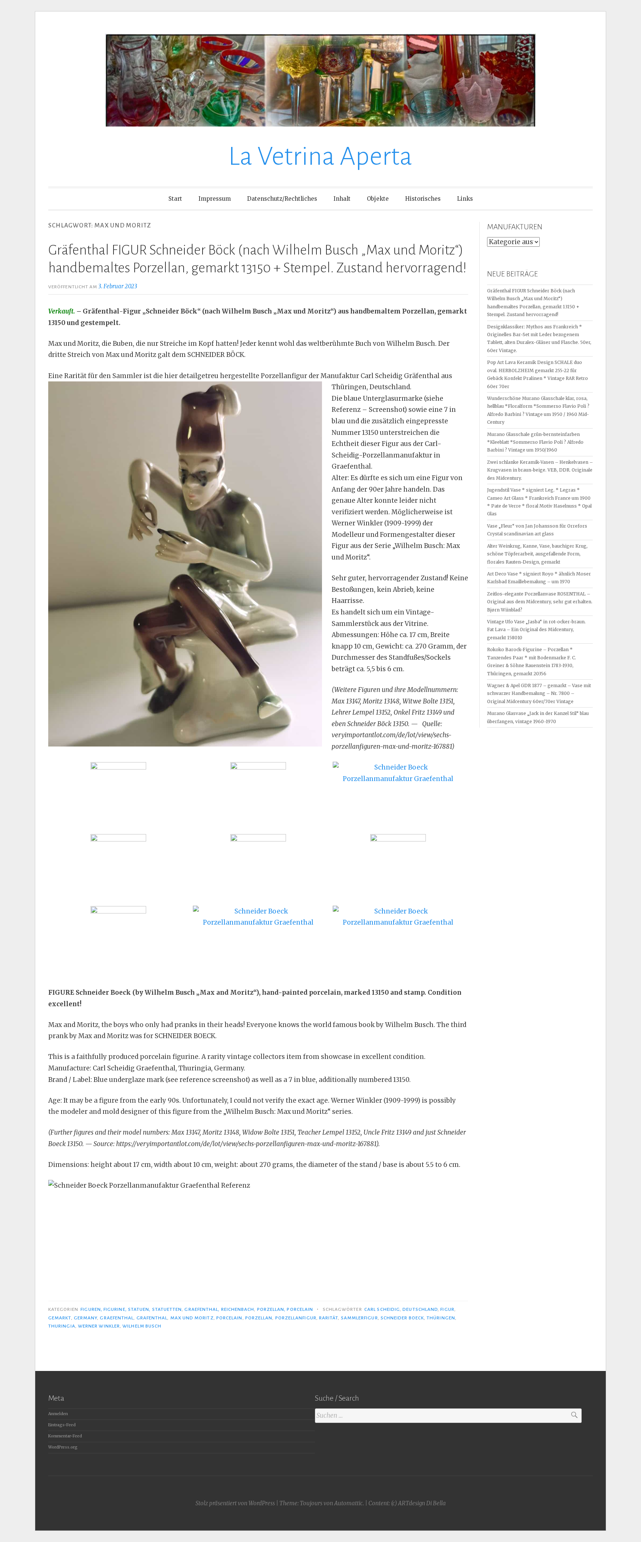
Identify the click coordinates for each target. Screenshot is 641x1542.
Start (175, 198)
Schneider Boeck (402, 1317)
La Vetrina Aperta (320, 156)
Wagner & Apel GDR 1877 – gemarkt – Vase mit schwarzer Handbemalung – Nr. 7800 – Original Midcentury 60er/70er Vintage (539, 693)
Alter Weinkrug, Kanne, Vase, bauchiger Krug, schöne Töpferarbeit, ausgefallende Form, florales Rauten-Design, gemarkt (537, 554)
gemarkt (59, 1317)
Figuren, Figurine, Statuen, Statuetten (131, 1309)
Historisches (423, 198)
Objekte (378, 198)
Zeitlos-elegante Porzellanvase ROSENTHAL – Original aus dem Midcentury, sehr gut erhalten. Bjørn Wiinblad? (539, 602)
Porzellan (259, 1317)
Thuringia (61, 1326)
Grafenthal (152, 1317)
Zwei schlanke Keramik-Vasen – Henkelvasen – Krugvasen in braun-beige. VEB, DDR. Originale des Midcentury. (540, 470)
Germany (86, 1317)
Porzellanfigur (295, 1317)
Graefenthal (117, 1317)
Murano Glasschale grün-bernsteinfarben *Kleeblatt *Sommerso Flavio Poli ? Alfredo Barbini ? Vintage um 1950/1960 (535, 442)
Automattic (348, 1503)
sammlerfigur (359, 1317)
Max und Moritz (192, 1317)
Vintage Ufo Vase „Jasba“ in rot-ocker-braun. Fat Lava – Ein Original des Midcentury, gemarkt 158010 (536, 629)
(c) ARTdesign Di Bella (418, 1503)
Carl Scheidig (382, 1309)
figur (447, 1309)
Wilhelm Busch (141, 1326)
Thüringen (441, 1317)
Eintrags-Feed (62, 1425)
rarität (328, 1317)
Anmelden (58, 1413)
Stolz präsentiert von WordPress (235, 1503)
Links (465, 198)
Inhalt (342, 198)
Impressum (214, 198)
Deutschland (420, 1309)
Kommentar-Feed (65, 1436)
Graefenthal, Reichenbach (219, 1309)
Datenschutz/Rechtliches (282, 198)
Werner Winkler (99, 1326)
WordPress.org (63, 1447)
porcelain (229, 1317)
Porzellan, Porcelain (285, 1309)
